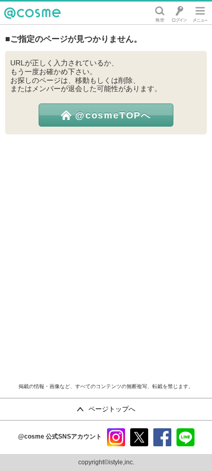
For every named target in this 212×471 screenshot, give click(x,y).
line (185, 437)
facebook (162, 437)
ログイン (179, 13)
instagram (116, 437)
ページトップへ (112, 409)
